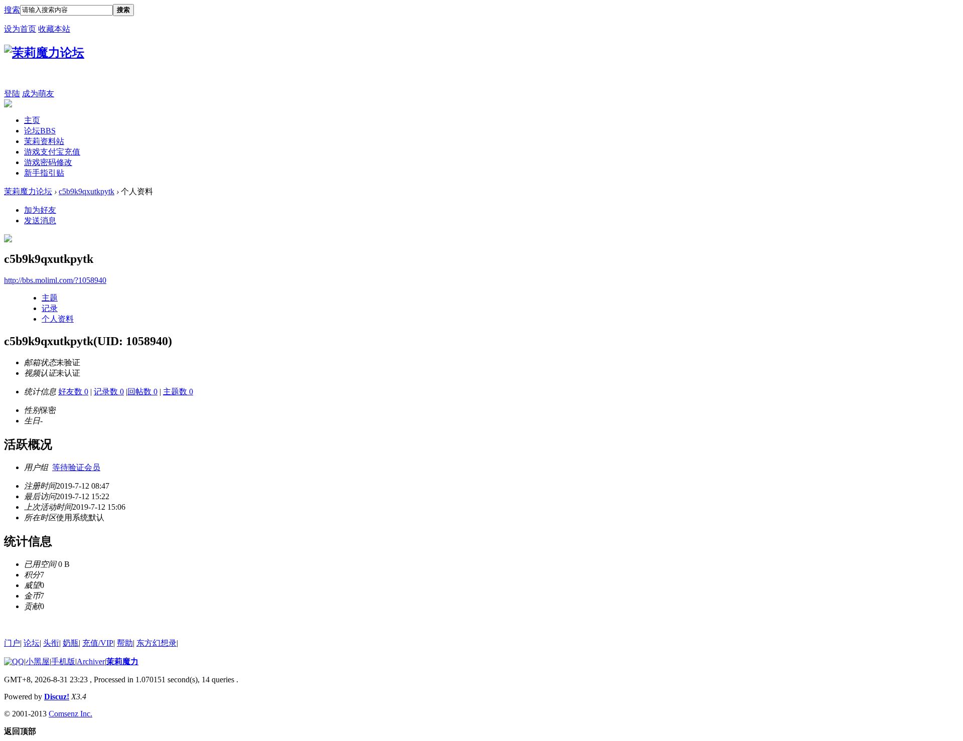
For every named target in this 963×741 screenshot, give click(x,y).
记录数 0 (109, 391)
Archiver (91, 661)
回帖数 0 (142, 391)
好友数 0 (73, 391)
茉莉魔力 (122, 661)
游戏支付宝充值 (52, 151)
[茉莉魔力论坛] (44, 52)
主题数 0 (178, 391)
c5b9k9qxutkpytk (86, 191)
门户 (12, 643)
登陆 (12, 93)
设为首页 (20, 29)
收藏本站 (54, 29)
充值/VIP (97, 643)
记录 (50, 308)
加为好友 (40, 210)
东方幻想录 (156, 643)
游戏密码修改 (48, 162)
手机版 (63, 661)
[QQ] (14, 661)
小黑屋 (38, 661)
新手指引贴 (44, 173)
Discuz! (56, 696)
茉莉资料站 (44, 141)
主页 (32, 120)
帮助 (125, 643)
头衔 (51, 643)
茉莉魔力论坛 (28, 191)
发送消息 (40, 220)
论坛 (40, 130)
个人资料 (58, 319)
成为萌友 (38, 93)
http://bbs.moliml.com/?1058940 (55, 280)
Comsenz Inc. (70, 713)
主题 (50, 297)
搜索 (12, 10)
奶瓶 (71, 643)
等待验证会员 (76, 467)
